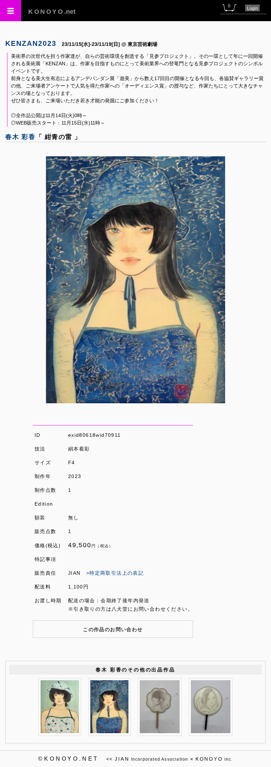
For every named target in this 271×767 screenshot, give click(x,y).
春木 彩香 (20, 136)
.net (52, 11)
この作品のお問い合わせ (113, 629)
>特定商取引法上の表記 (115, 573)
